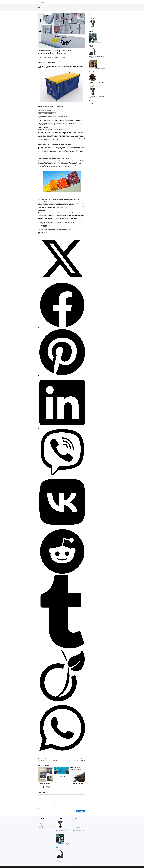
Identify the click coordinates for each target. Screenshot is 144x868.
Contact (40, 825)
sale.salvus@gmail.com (79, 830)
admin (41, 57)
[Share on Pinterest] (62, 375)
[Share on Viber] (62, 474)
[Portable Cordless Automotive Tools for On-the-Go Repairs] (93, 23)
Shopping (56, 57)
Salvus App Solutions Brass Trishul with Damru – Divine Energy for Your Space (46, 785)
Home (40, 821)
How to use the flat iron (77, 783)
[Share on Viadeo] (62, 701)
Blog (40, 823)
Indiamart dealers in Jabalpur (62, 775)
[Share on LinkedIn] (62, 428)
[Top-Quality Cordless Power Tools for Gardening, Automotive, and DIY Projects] (93, 37)
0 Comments (63, 57)
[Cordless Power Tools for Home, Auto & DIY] (93, 51)
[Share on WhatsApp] (62, 754)
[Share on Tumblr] (62, 648)
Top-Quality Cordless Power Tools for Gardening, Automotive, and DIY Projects (63, 845)
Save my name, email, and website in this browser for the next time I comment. (55, 808)
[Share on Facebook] (62, 327)
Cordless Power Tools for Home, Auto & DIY (96, 56)
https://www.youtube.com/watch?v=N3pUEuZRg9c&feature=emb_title (60, 222)
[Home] (72, 6)
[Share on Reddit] (62, 574)
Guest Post (41, 827)
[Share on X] (62, 281)
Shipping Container (43, 232)
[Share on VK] (62, 527)
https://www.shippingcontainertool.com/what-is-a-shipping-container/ (56, 229)
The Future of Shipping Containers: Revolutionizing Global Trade (95, 6)
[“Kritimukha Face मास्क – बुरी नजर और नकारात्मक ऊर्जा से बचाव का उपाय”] (93, 63)
